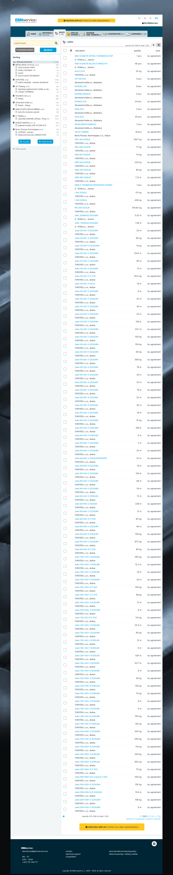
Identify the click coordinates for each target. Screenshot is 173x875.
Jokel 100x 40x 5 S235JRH (87, 557)
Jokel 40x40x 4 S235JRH (86, 344)
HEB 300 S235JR (82, 162)
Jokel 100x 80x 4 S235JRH (87, 602)
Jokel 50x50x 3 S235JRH (86, 390)
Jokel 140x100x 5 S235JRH (87, 731)
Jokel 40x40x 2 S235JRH (86, 321)
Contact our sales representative (87, 20)
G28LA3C (79, 109)
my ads (25, 142)
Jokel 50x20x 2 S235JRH (86, 359)
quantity (137, 50)
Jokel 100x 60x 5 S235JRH (87, 579)
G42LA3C (79, 117)
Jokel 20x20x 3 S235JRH (86, 238)
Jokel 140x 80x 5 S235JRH (87, 708)
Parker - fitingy (24, 105)
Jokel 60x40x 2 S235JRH (86, 428)
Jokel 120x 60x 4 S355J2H (87, 640)
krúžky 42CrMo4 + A (26, 70)
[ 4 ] (152, 816)
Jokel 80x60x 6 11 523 (85, 519)
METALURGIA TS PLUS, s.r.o (27, 65)
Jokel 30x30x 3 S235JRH (86, 261)
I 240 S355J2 (81, 200)
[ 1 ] (140, 816)
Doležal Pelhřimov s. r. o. (25, 123)
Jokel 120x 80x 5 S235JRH (87, 663)
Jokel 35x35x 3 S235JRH (86, 268)
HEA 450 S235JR (82, 147)
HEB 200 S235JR (82, 154)
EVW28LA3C (81, 86)
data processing (116, 854)
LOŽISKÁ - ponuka (25, 132)
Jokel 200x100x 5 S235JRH (87, 807)
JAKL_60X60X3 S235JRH (86, 215)
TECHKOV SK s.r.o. (23, 96)
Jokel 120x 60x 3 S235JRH (87, 625)
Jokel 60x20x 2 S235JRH (86, 413)
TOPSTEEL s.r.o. (22, 80)
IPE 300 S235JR (82, 208)
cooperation (71, 857)
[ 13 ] (159, 816)
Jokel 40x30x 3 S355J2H (86, 314)
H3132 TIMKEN (82, 132)
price (158, 50)
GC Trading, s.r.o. (22, 86)
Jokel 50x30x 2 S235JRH (86, 367)
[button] (14, 64)
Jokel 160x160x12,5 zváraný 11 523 (91, 777)
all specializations (22, 62)
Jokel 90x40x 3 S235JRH (86, 541)
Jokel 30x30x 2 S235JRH (86, 253)
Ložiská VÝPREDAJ (26, 92)
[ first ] (130, 819)
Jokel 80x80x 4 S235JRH (86, 526)
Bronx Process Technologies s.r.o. (29, 129)
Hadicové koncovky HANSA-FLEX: (32, 135)
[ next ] (149, 819)
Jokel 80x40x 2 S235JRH (86, 473)
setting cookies (131, 854)
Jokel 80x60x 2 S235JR (86, 504)
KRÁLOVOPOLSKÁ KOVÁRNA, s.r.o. (30, 109)
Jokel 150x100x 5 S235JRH (87, 746)
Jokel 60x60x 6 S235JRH (86, 466)
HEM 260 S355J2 (83, 177)
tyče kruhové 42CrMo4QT (29, 76)
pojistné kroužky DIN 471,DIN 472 (32, 125)
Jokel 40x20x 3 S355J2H (86, 299)
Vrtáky (20, 99)
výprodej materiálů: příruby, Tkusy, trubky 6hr (37, 119)
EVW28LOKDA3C (83, 94)
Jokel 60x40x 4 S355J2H (86, 435)
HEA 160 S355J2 (82, 139)
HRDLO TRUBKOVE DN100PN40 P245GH (93, 185)
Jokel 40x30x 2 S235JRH (86, 306)
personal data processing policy (122, 851)
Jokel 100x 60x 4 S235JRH (87, 572)
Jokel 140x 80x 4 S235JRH (87, 701)
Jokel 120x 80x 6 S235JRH (87, 670)
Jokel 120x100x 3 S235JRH (87, 678)
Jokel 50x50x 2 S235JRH (86, 382)
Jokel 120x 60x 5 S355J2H (87, 648)
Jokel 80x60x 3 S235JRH (86, 511)
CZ (139, 18)
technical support (73, 854)
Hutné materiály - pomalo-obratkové (33, 82)
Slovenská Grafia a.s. (24, 102)
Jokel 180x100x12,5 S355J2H (88, 792)
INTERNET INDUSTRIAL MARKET (26, 22)
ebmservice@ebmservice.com (35, 851)
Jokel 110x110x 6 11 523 (86, 617)
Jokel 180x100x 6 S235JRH (87, 784)
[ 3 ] (148, 816)
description (80, 50)
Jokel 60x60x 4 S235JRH (86, 450)
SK (145, 18)
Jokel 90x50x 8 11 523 (85, 549)
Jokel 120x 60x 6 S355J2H (87, 655)
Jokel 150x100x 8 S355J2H (87, 762)
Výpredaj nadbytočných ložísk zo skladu (35, 89)
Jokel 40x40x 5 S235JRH (86, 352)
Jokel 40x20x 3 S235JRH (86, 291)
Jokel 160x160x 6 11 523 (86, 769)
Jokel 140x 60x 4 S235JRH (87, 693)
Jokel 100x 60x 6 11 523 (86, 587)
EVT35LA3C (80, 79)
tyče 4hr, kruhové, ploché (28, 112)
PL (150, 18)
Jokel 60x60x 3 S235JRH (86, 443)
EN (156, 18)
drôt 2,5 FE (80, 71)
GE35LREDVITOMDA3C (85, 124)
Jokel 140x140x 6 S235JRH (87, 739)
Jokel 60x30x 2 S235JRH (86, 420)
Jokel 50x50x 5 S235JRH (86, 397)
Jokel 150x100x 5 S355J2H (87, 754)
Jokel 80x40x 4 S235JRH (86, 488)
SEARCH (48, 50)
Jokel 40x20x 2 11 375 (85, 276)
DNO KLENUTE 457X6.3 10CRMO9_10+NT (94, 56)
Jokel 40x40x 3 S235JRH (86, 329)
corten (20, 73)
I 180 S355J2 (81, 192)
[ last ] (157, 819)
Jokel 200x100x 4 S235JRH (87, 800)
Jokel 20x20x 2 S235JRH (86, 230)
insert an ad (46, 142)
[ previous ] (139, 819)
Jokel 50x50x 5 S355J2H (86, 405)
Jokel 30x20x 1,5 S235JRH (87, 245)
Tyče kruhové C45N (26, 67)
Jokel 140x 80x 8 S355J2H (87, 724)
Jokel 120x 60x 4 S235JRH (87, 633)
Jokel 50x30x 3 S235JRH (86, 375)
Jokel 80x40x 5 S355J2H (86, 496)
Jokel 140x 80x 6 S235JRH (87, 716)
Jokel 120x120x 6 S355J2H (87, 686)
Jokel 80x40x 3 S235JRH (86, 481)
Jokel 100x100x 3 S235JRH (87, 610)
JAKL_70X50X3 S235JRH (86, 223)
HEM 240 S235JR (83, 170)
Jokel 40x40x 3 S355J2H (86, 337)
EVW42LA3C (81, 101)
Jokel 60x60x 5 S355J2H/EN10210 (91, 458)
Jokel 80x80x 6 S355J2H (86, 534)
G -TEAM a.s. (20, 116)
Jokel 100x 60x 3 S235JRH (87, 564)
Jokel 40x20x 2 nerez (85, 283)
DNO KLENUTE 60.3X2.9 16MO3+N (91, 63)
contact (69, 851)
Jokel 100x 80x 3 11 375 (86, 595)
